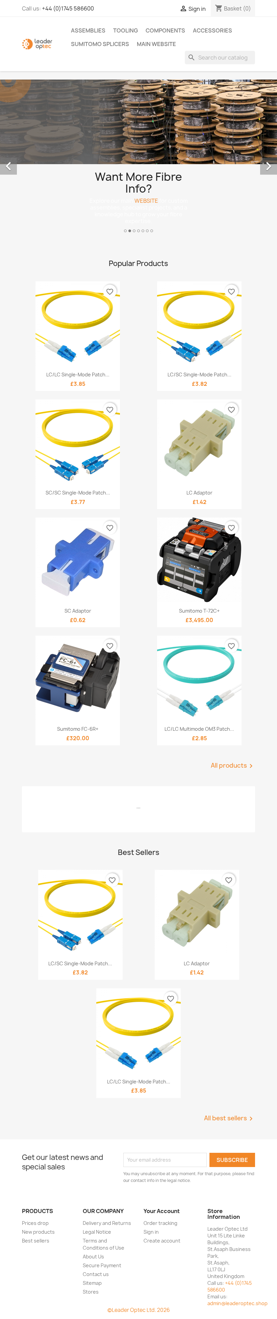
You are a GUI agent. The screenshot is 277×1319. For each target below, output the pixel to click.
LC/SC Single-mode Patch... (199, 374)
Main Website (156, 44)
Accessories (212, 30)
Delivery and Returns (107, 1223)
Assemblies (88, 30)
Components (165, 30)
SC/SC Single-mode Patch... (78, 492)
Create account (162, 1240)
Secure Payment (102, 1265)
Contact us (96, 1274)
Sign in (151, 1232)
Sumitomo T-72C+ (199, 611)
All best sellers (229, 1119)
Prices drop (35, 1223)
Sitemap (92, 1283)
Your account (162, 1211)
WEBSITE (146, 200)
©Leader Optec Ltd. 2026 (138, 1310)
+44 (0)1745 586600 (68, 8)
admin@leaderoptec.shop (237, 1303)
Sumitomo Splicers (100, 44)
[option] (138, 159)
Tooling (125, 30)
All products (233, 766)
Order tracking (160, 1223)
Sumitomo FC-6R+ (77, 729)
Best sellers (35, 1240)
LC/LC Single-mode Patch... (77, 374)
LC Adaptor (199, 492)
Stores (91, 1292)
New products (38, 1232)
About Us (93, 1256)
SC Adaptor (78, 611)
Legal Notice (97, 1232)
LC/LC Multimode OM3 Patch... (199, 729)
